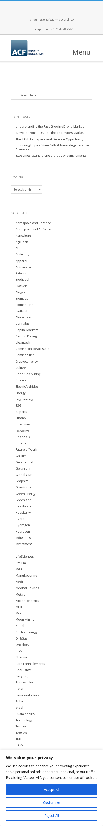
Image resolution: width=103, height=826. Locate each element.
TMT (19, 739)
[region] (51, 788)
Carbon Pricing (26, 336)
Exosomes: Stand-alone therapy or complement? (51, 156)
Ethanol (21, 418)
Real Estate (24, 670)
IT (17, 550)
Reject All (51, 815)
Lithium (21, 563)
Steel (19, 708)
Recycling (22, 676)
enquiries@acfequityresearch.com (53, 20)
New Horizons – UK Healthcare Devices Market (50, 133)
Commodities (25, 355)
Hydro (20, 519)
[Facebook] (35, 5)
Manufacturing (26, 575)
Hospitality (23, 512)
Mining (20, 613)
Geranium (23, 468)
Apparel (21, 261)
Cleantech (23, 343)
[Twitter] (46, 5)
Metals (20, 594)
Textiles (21, 726)
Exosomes (23, 424)
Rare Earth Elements (30, 664)
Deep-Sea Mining (28, 374)
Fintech (21, 443)
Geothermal (24, 462)
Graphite (22, 481)
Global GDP (24, 475)
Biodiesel (22, 280)
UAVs (19, 745)
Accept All (51, 789)
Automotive (24, 267)
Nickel (20, 626)
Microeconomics (27, 601)
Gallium (21, 456)
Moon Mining (25, 619)
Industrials (23, 538)
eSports (21, 412)
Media (20, 582)
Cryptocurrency (27, 362)
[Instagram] (57, 5)
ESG (19, 406)
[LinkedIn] (67, 5)
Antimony (22, 254)
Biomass (22, 299)
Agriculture (23, 236)
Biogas (20, 292)
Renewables (25, 682)
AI (17, 248)
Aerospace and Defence (33, 223)
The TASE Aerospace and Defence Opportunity (49, 139)
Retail (20, 689)
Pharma (21, 657)
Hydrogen (23, 525)
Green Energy (26, 494)
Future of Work (26, 449)
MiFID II (20, 607)
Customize (51, 802)
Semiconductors (27, 695)
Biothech (22, 311)
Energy (21, 393)
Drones (21, 380)
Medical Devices (27, 588)
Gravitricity (23, 487)
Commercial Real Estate (33, 349)
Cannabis (22, 324)
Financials (23, 437)
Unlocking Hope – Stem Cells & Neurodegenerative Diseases (52, 147)
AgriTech (22, 242)
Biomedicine (24, 305)
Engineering (24, 399)
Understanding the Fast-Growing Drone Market (50, 126)
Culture (21, 368)
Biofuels (22, 286)
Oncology (22, 645)
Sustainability (25, 714)
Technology (24, 720)
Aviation (21, 273)
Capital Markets (27, 330)
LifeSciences (25, 556)
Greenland (23, 500)
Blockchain (23, 317)
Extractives (23, 431)
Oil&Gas (22, 638)
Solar (19, 701)
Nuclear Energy (27, 632)
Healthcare (24, 506)
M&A (19, 569)
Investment (24, 544)
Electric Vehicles (27, 387)
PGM (19, 651)
